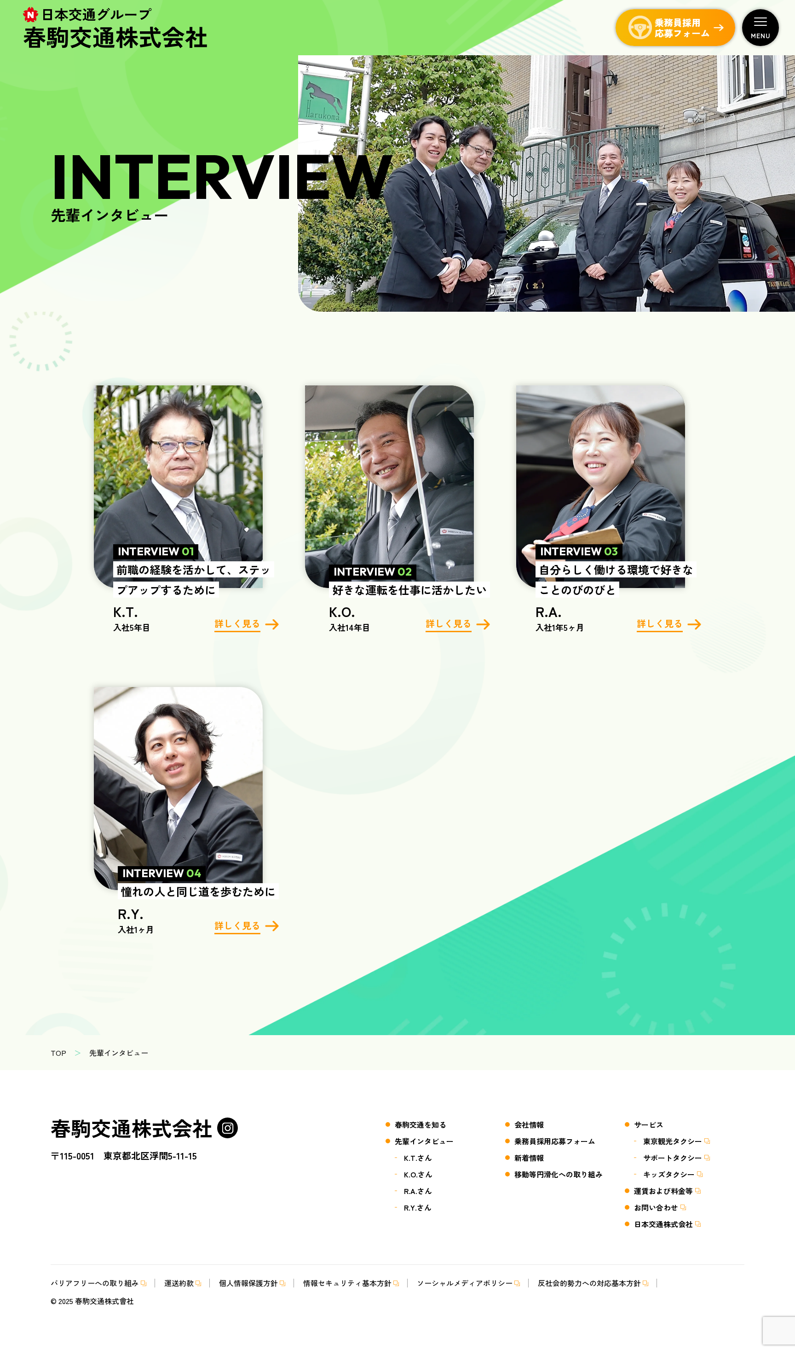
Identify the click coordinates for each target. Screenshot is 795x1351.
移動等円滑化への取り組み (558, 1174)
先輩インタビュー (424, 1141)
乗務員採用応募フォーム (554, 1141)
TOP (58, 1052)
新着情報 (529, 1157)
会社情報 (529, 1124)
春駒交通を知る (420, 1124)
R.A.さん (418, 1190)
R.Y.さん (418, 1207)
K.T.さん (418, 1157)
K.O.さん (418, 1174)
